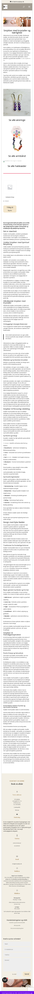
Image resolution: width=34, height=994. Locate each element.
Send (27, 974)
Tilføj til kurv (10, 209)
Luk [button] (31, 993)
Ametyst (6, 443)
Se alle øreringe (17, 120)
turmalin (9, 457)
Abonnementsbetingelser (17, 928)
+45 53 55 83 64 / (17, 843)
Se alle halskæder (17, 166)
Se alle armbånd (17, 156)
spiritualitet (6, 568)
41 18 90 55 (17, 846)
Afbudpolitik (17, 925)
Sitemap (17, 810)
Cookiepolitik (17, 807)
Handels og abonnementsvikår (17, 922)
